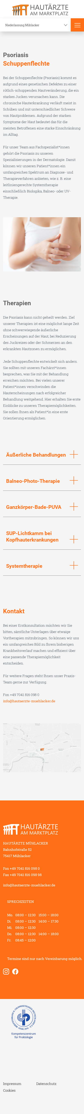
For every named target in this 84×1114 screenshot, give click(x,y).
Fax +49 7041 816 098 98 (22, 874)
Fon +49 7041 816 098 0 (21, 868)
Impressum (12, 1083)
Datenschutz (46, 1083)
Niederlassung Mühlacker (22, 25)
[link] (7, 972)
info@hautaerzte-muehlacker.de (29, 701)
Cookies (9, 1090)
